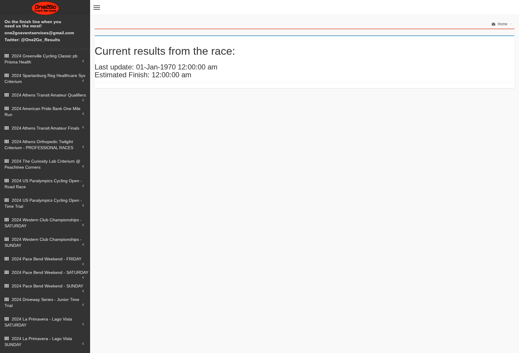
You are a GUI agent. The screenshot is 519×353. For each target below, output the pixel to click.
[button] (97, 7)
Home (502, 24)
